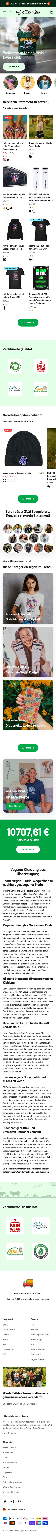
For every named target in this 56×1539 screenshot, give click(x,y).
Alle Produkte (9, 1329)
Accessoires (8, 1349)
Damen (6, 1334)
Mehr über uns (15, 806)
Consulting (36, 1354)
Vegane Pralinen (38, 1359)
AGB (5, 1477)
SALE (5, 1324)
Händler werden (38, 1349)
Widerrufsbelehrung (12, 1487)
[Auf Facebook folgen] (5, 1501)
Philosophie (8, 1452)
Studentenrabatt (10, 1462)
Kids (5, 1344)
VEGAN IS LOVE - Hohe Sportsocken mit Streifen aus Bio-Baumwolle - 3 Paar (41, 197)
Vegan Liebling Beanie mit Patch (17, 473)
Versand (6, 1467)
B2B (33, 1344)
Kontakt (34, 1329)
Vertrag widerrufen (11, 1492)
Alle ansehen (28, 322)
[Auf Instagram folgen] (12, 1501)
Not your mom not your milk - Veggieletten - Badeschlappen (13, 146)
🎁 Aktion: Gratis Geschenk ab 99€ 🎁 (28, 3)
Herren (6, 1339)
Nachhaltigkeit (9, 1447)
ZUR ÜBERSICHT (28, 849)
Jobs (5, 1457)
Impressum (8, 1472)
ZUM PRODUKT (14, 66)
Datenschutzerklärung (13, 1482)
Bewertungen (37, 1339)
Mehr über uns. (9, 1433)
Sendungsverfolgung (40, 1334)
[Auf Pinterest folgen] (19, 1501)
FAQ (4, 1354)
